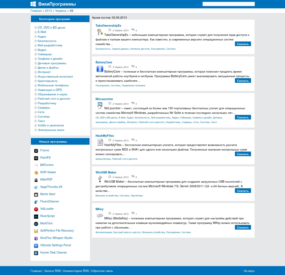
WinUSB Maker (106, 172)
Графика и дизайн (50, 58)
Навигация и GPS (50, 90)
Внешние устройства (107, 195)
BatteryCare (104, 62)
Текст (41, 121)
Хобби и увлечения (51, 125)
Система (44, 116)
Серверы (44, 107)
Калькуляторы (103, 158)
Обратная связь (101, 271)
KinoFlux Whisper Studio (56, 238)
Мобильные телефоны (53, 85)
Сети (41, 112)
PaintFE (45, 157)
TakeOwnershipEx (108, 25)
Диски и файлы (48, 67)
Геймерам (45, 54)
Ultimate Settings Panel (55, 245)
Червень (61, 10)
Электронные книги (51, 130)
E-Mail (42, 32)
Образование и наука (52, 94)
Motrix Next (47, 194)
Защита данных (120, 48)
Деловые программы (52, 63)
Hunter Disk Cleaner (53, 252)
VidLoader (47, 208)
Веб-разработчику (50, 45)
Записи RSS (52, 271)
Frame (44, 150)
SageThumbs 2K (51, 187)
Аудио (42, 36)
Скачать (243, 44)
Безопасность (47, 41)
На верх (249, 271)
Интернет (44, 72)
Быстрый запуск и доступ (127, 232)
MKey (99, 209)
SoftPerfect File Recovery (57, 230)
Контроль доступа (139, 48)
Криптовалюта (47, 81)
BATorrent (46, 165)
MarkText (46, 223)
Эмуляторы (137, 195)
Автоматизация (104, 232)
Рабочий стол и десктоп (54, 98)
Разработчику (47, 103)
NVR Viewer (48, 172)
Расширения (157, 48)
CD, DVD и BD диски (51, 27)
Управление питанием (133, 85)
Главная (36, 10)
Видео (42, 50)
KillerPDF (46, 179)
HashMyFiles (105, 135)
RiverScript (47, 216)
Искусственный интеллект (55, 76)
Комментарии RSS (76, 271)
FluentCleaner (49, 201)
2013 (48, 10)
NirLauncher (104, 99)
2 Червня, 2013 (121, 30)
